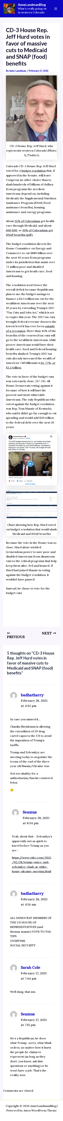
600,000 (11, 230)
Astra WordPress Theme (40, 1110)
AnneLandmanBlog (32, 5)
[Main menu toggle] (55, 9)
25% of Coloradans (27, 221)
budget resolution (34, 170)
